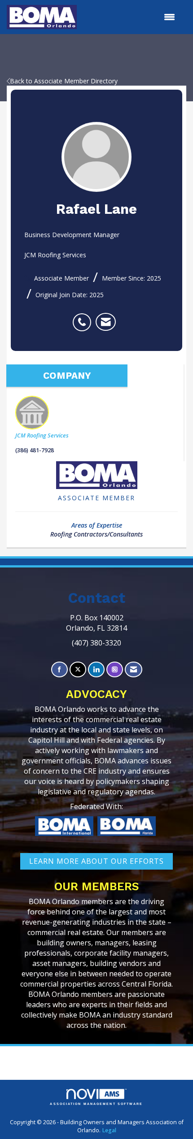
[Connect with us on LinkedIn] (96, 669)
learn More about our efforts (96, 861)
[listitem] (84, 317)
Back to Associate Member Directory (64, 81)
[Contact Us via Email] (133, 669)
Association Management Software (96, 1103)
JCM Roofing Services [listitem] (42, 435)
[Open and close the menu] (130, 17)
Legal (109, 1130)
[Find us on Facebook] (59, 669)
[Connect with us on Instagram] (114, 669)
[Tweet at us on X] (78, 669)
